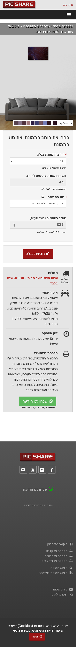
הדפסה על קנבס (57, 551)
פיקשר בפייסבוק (58, 544)
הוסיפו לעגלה (36, 254)
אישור (35, 636)
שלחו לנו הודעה (35, 401)
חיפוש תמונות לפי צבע (54, 573)
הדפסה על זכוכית (56, 556)
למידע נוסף (22, 630)
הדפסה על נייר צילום (55, 561)
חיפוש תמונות (59, 568)
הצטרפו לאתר (60, 594)
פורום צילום (61, 589)
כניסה (67, 5)
